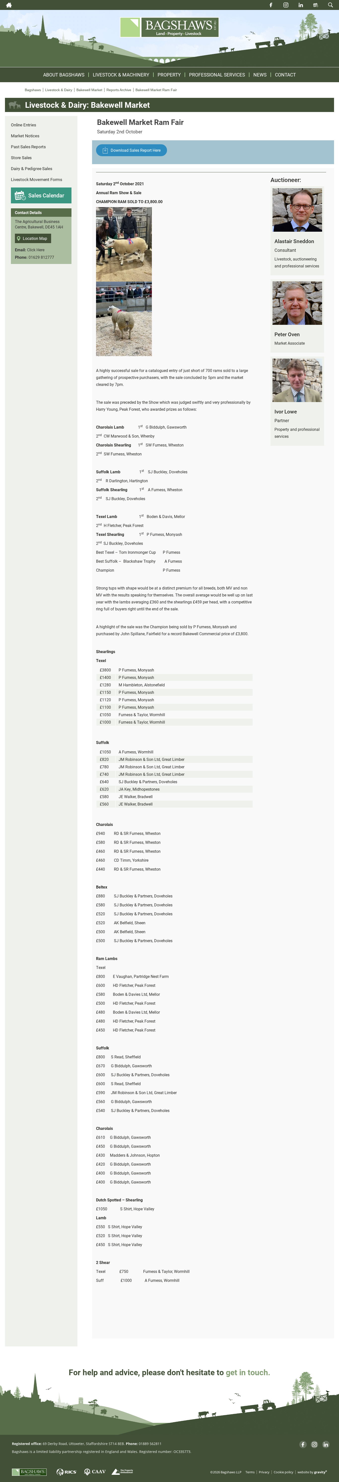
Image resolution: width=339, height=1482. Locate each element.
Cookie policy (283, 1472)
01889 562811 (150, 1443)
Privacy (264, 1472)
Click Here (35, 249)
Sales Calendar (46, 195)
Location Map (35, 238)
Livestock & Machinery (121, 75)
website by (312, 1472)
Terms (250, 1472)
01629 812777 (41, 257)
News (260, 75)
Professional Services (217, 75)
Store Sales (21, 157)
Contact (285, 75)
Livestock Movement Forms (36, 179)
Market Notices (25, 136)
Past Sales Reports (28, 146)
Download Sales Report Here (136, 150)
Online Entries (23, 125)
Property (169, 75)
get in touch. (248, 1372)
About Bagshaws (63, 75)
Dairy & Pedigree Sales (31, 168)
